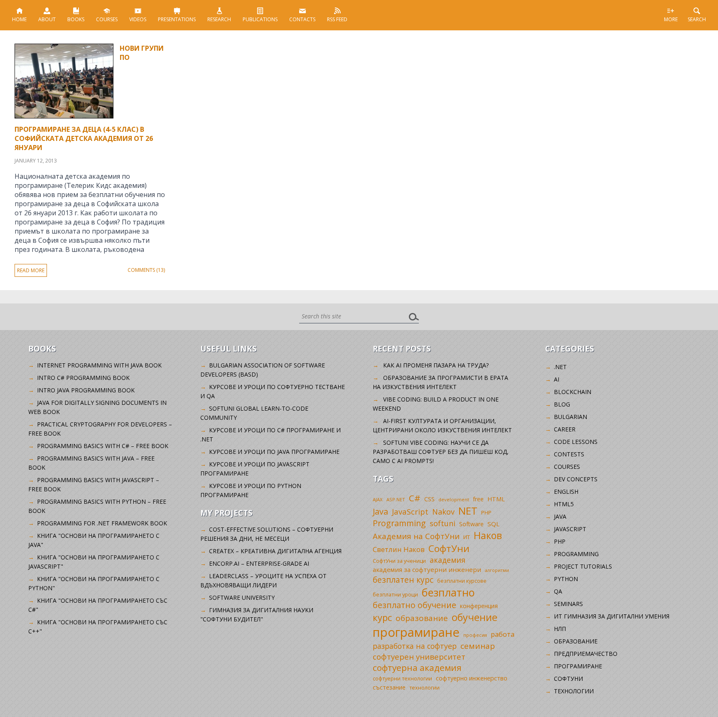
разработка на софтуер (415, 646)
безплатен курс (403, 579)
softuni (442, 523)
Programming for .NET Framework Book (102, 523)
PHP (486, 512)
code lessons (576, 442)
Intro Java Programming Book (86, 390)
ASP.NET (395, 499)
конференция (479, 606)
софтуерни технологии (402, 678)
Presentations (177, 19)
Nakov (443, 512)
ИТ (466, 537)
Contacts (302, 19)
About (47, 19)
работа (502, 634)
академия (447, 560)
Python (566, 579)
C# (414, 498)
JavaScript (410, 511)
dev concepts (576, 479)
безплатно (448, 592)
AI (556, 379)
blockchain (572, 392)
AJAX (378, 499)
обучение (474, 617)
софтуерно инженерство (471, 678)
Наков (488, 535)
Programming (399, 523)
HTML (496, 499)
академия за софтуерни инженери (427, 569)
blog (562, 404)
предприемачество (585, 654)
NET (467, 510)
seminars (568, 604)
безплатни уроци (395, 594)
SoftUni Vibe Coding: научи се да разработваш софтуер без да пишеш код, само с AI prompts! (441, 452)
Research (219, 19)
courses (567, 467)
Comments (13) (146, 269)
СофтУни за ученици (399, 560)
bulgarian (570, 417)
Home (19, 19)
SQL (493, 524)
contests (569, 454)
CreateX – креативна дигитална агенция (275, 551)
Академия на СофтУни (416, 536)
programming (576, 554)
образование (422, 618)
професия (475, 635)
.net (560, 367)
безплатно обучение (414, 605)
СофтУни (449, 548)
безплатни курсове (462, 580)
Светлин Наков (399, 549)
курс (382, 617)
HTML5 (564, 504)
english (566, 491)
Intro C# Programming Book (83, 378)
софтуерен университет (419, 656)
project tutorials (583, 566)
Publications (260, 19)
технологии (424, 687)
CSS (429, 499)
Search (697, 19)
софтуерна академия (417, 667)
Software (471, 524)
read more (30, 270)
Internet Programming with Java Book (99, 365)
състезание (389, 687)
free (478, 499)
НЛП (560, 629)
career (564, 429)
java (560, 516)
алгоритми (497, 570)
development (453, 499)
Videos (137, 19)
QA (558, 591)
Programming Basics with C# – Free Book (102, 446)
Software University (242, 597)
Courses (107, 19)
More (671, 19)
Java (380, 511)
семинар (477, 646)
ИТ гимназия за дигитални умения (611, 616)
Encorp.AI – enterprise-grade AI (259, 563)
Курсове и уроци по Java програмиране (274, 452)
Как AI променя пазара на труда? (436, 365)
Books (75, 19)
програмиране (416, 632)
